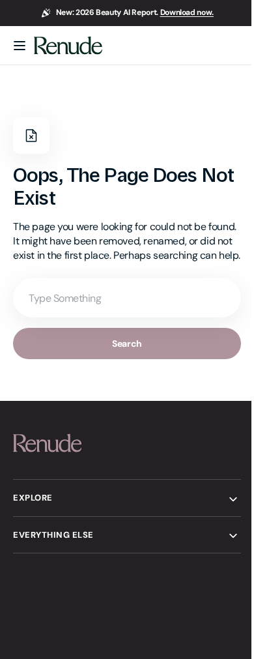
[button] (19, 45)
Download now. (187, 12)
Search (122, 358)
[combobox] (122, 312)
